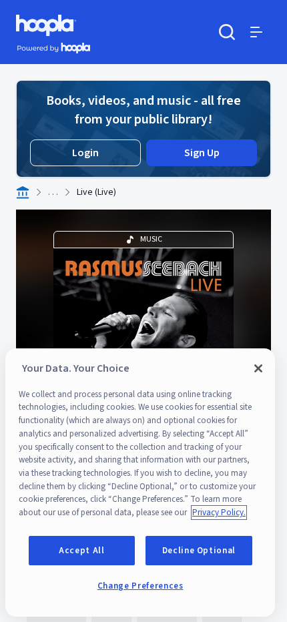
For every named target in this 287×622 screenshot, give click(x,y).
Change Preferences (140, 586)
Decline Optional (199, 551)
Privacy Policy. (219, 513)
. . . (53, 192)
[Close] (258, 368)
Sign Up (202, 152)
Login (85, 152)
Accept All (82, 551)
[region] (140, 482)
